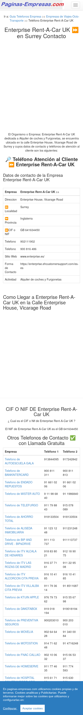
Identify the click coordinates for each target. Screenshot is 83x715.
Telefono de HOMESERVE (21, 666)
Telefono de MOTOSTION (21, 643)
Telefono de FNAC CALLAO (22, 655)
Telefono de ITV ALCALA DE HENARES (20, 553)
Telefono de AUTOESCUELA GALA (19, 461)
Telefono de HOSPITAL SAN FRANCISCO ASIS (20, 680)
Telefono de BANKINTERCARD (17, 473)
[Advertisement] (41, 82)
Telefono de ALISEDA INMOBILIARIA (18, 530)
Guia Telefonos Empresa (25, 16)
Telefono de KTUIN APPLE (22, 597)
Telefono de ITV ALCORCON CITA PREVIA (21, 576)
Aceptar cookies (32, 708)
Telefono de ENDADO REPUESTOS (18, 484)
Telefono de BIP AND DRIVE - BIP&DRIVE (18, 542)
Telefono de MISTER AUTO (22, 494)
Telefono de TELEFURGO (21, 505)
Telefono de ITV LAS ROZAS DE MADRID (18, 565)
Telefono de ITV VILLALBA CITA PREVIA (22, 588)
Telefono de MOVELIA (19, 632)
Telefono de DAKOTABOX (21, 609)
